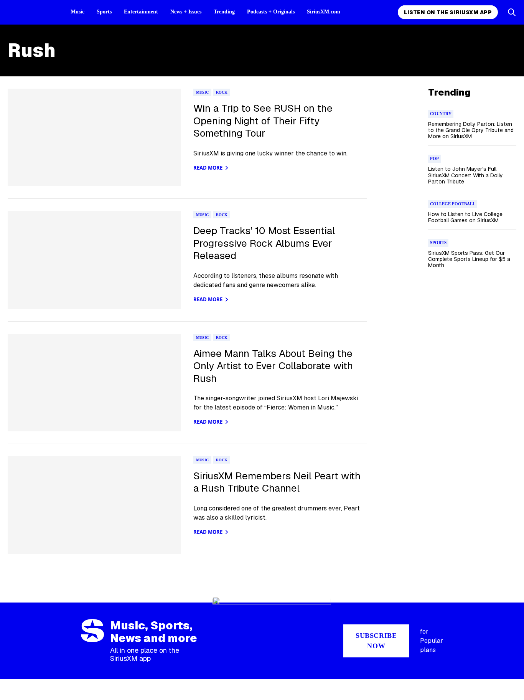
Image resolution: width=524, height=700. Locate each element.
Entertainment (141, 12)
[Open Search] (511, 12)
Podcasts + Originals (271, 12)
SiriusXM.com (323, 12)
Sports (104, 12)
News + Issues (185, 12)
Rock (221, 92)
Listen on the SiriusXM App (448, 12)
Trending (224, 12)
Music (77, 12)
